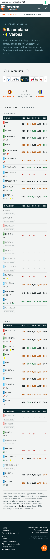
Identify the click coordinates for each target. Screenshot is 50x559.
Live (3, 536)
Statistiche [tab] (28, 108)
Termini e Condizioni (10, 549)
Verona (40, 97)
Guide (4, 539)
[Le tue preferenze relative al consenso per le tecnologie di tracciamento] (45, 2)
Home (4, 14)
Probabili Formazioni (10, 533)
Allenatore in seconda (11, 544)
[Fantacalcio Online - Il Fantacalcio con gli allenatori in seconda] (10, 8)
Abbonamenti (7, 530)
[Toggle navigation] (39, 8)
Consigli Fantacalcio (10, 541)
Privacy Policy (7, 547)
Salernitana (10, 97)
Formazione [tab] (11, 108)
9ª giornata (15, 14)
